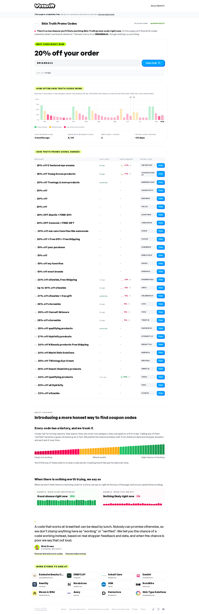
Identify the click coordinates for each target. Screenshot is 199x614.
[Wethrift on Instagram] (158, 609)
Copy (160, 165)
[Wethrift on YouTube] (163, 609)
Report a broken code (120, 609)
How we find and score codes (49, 554)
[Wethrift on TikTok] (153, 609)
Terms (143, 609)
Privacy (135, 609)
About (63, 609)
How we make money (106, 14)
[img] (99, 110)
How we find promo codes (98, 609)
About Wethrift (157, 6)
